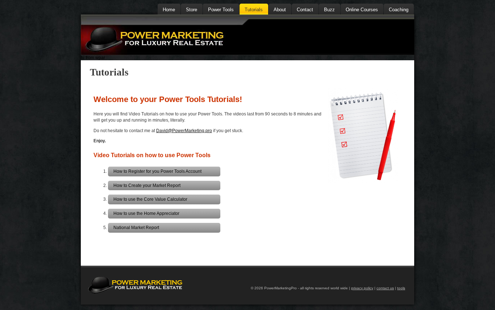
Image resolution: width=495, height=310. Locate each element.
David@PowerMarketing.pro (184, 130)
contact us (385, 288)
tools (401, 288)
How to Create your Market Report (146, 185)
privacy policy (362, 288)
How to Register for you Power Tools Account (157, 171)
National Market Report (136, 227)
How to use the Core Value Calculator (150, 199)
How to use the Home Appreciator (146, 213)
